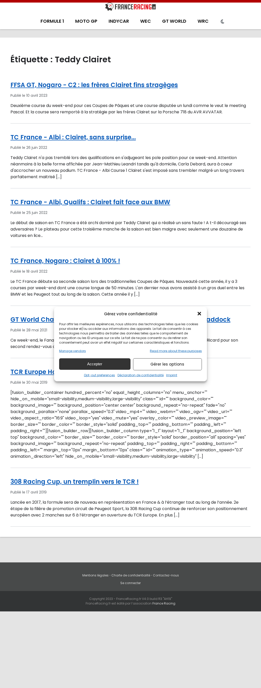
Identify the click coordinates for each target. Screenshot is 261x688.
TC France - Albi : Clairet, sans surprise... (73, 137)
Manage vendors (72, 350)
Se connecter (130, 583)
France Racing (163, 603)
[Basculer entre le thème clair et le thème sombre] (222, 21)
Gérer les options (167, 364)
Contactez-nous (166, 575)
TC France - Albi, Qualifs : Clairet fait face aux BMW (90, 202)
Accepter (94, 364)
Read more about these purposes (176, 350)
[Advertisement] (130, 649)
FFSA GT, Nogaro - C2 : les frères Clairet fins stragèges (94, 85)
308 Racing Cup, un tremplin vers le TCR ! (74, 481)
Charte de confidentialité (130, 575)
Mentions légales (95, 575)
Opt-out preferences (99, 375)
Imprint (171, 375)
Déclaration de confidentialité (141, 375)
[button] (199, 313)
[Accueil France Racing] (130, 8)
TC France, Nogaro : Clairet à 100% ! (65, 261)
